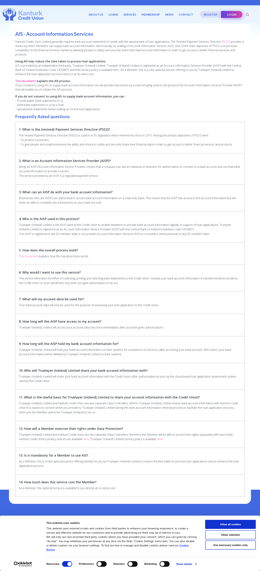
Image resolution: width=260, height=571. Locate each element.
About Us (96, 14)
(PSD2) (225, 42)
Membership (150, 14)
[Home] (23, 14)
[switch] (102, 564)
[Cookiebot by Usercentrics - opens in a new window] (22, 564)
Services (129, 14)
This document (25, 81)
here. (86, 439)
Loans (113, 14)
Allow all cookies (230, 524)
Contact (186, 14)
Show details (184, 564)
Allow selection (230, 534)
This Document (28, 256)
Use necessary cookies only (230, 545)
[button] (247, 13)
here (160, 439)
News (169, 14)
